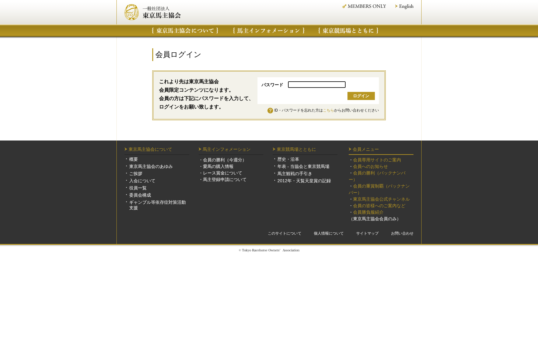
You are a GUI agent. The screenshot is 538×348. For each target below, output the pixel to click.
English (404, 6)
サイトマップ (367, 233)
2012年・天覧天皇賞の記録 (304, 180)
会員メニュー (366, 149)
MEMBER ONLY (364, 6)
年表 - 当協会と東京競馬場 (303, 166)
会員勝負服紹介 (368, 212)
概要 (133, 159)
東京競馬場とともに (296, 149)
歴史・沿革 (288, 159)
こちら (328, 110)
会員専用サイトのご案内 (377, 159)
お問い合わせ (402, 233)
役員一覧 (138, 187)
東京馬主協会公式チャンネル (381, 199)
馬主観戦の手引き (294, 173)
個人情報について (329, 233)
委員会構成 (140, 195)
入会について (142, 180)
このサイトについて (284, 233)
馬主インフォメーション (269, 30)
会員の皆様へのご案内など (379, 205)
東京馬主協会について (185, 30)
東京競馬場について (348, 30)
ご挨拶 (135, 173)
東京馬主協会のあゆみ (151, 166)
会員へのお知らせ (370, 166)
